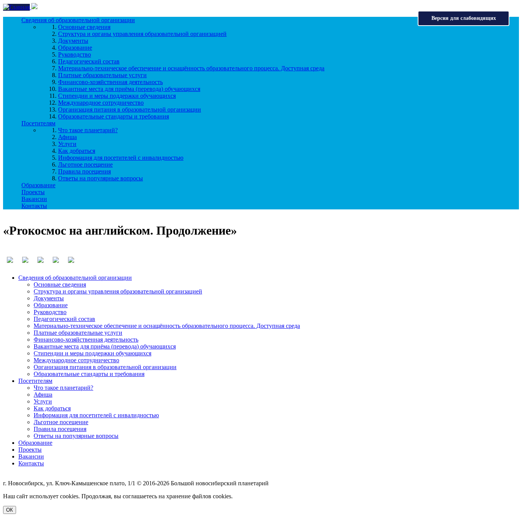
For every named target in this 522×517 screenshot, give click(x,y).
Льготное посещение (85, 164)
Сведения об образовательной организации (78, 20)
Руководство (74, 54)
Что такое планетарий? (88, 130)
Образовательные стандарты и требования (113, 116)
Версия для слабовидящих (463, 18)
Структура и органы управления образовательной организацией (142, 34)
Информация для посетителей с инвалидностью (120, 157)
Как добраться (76, 150)
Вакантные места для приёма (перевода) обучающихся (129, 89)
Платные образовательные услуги (102, 75)
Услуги (67, 144)
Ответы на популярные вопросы (100, 178)
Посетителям (38, 123)
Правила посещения (84, 171)
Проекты (33, 192)
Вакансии (34, 199)
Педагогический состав (89, 61)
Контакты (34, 206)
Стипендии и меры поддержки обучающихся (117, 95)
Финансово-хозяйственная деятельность (110, 82)
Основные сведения (84, 27)
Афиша (67, 137)
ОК (9, 510)
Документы (73, 40)
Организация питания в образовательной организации (129, 109)
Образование (75, 47)
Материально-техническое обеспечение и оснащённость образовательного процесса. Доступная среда (191, 68)
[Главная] (17, 7)
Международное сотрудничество (101, 102)
